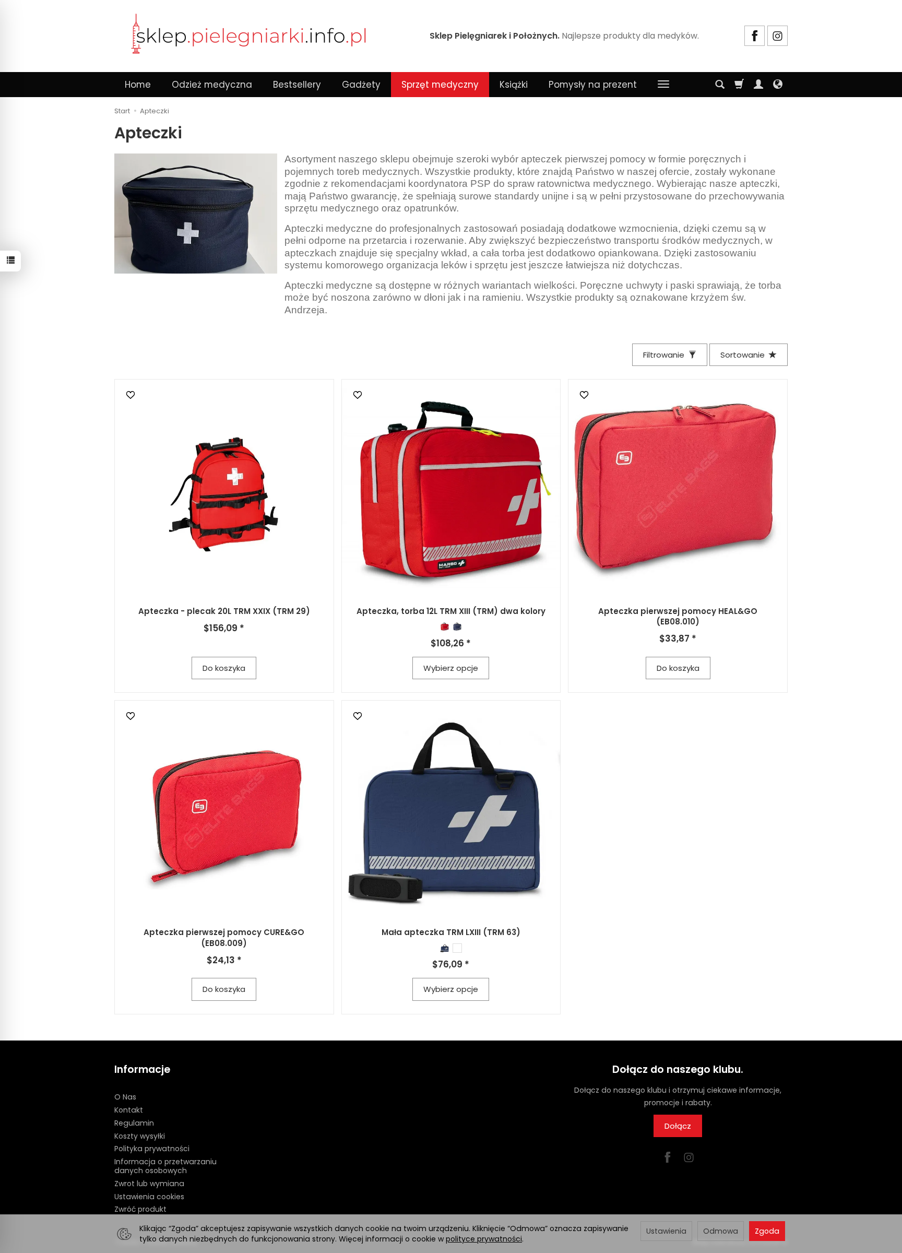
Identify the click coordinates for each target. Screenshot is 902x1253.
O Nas (125, 1097)
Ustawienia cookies (149, 1196)
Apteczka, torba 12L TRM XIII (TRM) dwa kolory (451, 611)
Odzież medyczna (212, 84)
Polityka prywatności (151, 1148)
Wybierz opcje (450, 668)
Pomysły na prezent (593, 84)
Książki (514, 84)
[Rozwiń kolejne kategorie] (663, 84)
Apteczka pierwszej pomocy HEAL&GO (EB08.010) (677, 616)
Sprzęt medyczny (440, 84)
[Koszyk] (739, 84)
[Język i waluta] (778, 84)
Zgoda (767, 1231)
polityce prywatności (484, 1239)
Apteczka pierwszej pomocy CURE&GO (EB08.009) (224, 937)
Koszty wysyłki (139, 1136)
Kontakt (128, 1110)
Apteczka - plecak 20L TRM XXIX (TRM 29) (224, 611)
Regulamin (134, 1123)
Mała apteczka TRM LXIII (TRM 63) (451, 932)
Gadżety (361, 84)
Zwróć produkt (140, 1209)
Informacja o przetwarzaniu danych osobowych (165, 1166)
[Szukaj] (720, 84)
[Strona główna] (249, 34)
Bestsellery (297, 84)
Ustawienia (666, 1231)
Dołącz (677, 1125)
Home (138, 84)
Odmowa (720, 1231)
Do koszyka (224, 668)
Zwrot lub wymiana (149, 1183)
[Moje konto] (758, 84)
